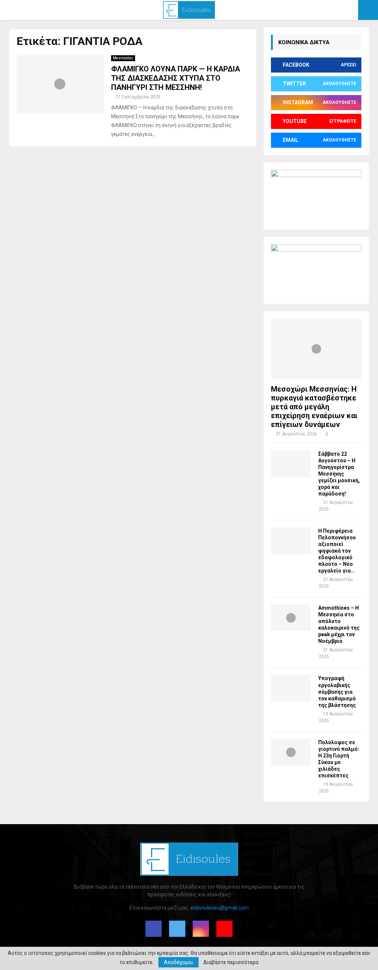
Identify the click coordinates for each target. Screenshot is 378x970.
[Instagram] (201, 929)
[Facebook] (153, 929)
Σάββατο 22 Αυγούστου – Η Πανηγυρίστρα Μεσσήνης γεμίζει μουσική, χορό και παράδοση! (339, 474)
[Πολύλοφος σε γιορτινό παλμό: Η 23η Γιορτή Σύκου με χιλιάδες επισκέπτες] (291, 752)
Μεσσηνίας (123, 58)
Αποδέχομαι (178, 962)
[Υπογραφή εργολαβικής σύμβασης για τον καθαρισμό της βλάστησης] (291, 688)
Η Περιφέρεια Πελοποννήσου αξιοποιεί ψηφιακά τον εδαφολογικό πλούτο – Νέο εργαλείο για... (337, 551)
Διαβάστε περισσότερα (230, 962)
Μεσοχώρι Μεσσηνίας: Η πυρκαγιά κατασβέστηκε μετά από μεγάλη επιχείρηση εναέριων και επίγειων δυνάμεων (314, 407)
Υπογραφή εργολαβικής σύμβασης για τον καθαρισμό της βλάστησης (337, 691)
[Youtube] (224, 929)
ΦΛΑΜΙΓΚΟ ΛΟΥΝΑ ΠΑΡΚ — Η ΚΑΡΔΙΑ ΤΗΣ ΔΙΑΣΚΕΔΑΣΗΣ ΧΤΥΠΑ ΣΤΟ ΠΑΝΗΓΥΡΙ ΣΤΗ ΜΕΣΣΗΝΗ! (175, 78)
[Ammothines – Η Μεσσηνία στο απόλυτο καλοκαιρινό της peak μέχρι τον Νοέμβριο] (291, 618)
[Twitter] (177, 929)
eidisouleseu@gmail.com (219, 908)
